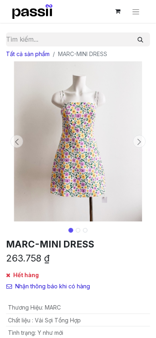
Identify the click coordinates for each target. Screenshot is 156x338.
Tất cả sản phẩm (28, 53)
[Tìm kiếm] (140, 39)
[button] (17, 141)
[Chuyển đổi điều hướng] (136, 11)
